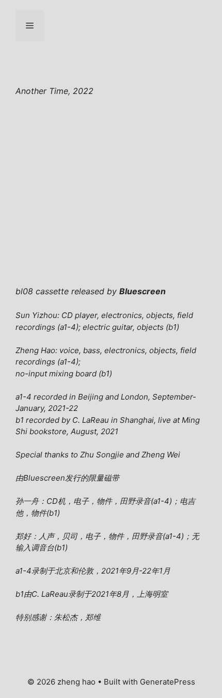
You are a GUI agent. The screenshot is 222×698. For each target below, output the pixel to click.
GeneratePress (167, 682)
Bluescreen (44, 478)
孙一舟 (27, 501)
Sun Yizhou (36, 315)
